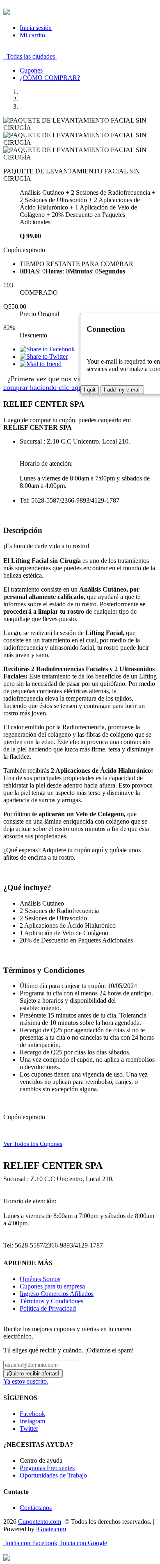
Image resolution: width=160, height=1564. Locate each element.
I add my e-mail (122, 390)
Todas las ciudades (30, 56)
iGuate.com (51, 1528)
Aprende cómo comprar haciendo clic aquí (72, 383)
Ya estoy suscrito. (25, 1381)
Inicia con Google (83, 1542)
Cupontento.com (39, 1521)
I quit (90, 390)
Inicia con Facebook (30, 1542)
